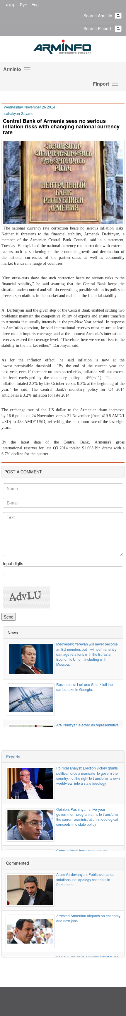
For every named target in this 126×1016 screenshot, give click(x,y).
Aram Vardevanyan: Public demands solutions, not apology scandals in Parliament (85, 879)
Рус (23, 4)
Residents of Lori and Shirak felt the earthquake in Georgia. (84, 687)
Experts (13, 757)
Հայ (10, 4)
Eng (35, 4)
